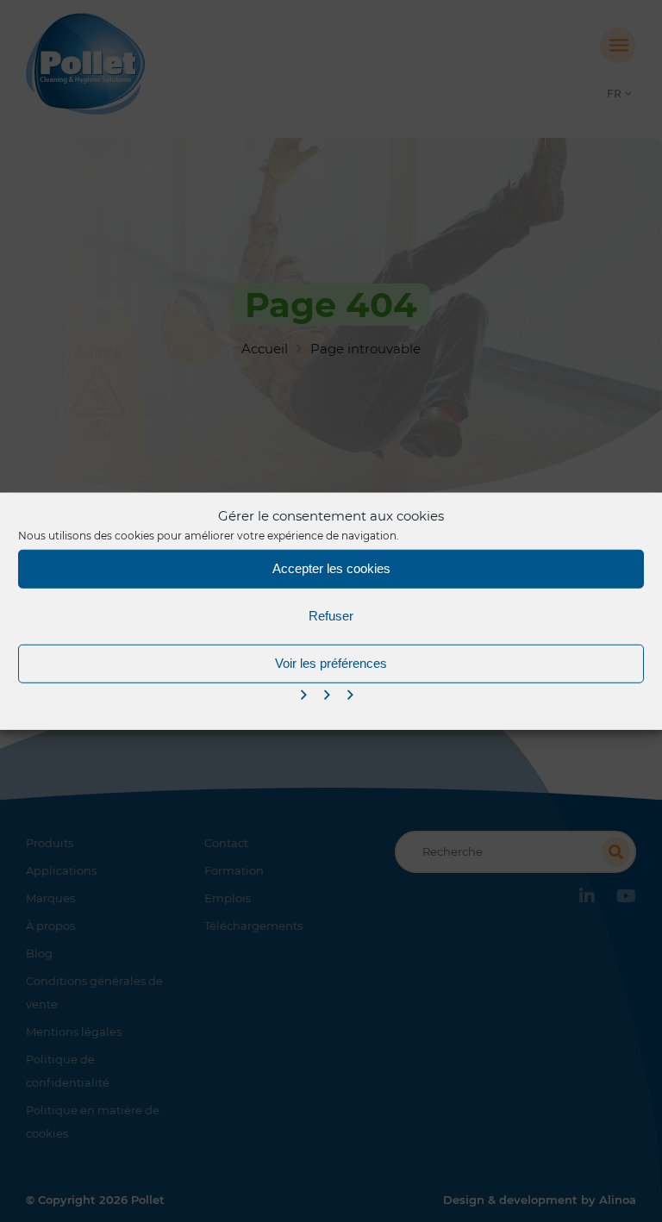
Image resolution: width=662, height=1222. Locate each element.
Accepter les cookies (331, 568)
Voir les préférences (331, 663)
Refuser (331, 615)
